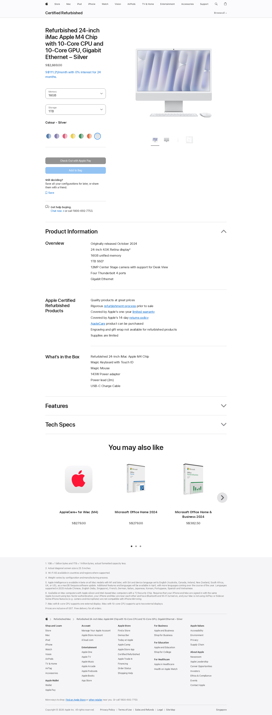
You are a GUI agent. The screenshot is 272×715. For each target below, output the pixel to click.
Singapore (221, 710)
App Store (87, 680)
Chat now (57, 210)
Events (193, 680)
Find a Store (124, 630)
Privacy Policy (107, 710)
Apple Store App (126, 649)
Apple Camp (124, 644)
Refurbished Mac (62, 619)
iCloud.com (87, 640)
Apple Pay (50, 690)
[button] (216, 4)
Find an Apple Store (76, 700)
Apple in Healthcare (164, 664)
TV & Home (51, 663)
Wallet (48, 685)
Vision (48, 654)
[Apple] (46, 618)
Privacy (194, 640)
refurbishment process (120, 306)
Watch (48, 649)
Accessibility (196, 630)
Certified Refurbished (64, 13)
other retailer (95, 700)
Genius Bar (123, 635)
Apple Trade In (125, 659)
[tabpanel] (174, 80)
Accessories (51, 673)
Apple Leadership (199, 661)
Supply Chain (197, 644)
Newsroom (195, 657)
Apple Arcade (88, 666)
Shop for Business (163, 635)
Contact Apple (197, 685)
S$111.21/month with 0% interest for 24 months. (73, 74)
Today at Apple (125, 640)
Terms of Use (125, 710)
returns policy (139, 317)
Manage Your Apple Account (96, 630)
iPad (47, 640)
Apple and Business (164, 630)
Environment (196, 635)
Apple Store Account (92, 635)
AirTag (48, 668)
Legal (160, 710)
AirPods (49, 659)
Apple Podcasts (89, 671)
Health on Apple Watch (165, 669)
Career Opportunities (201, 666)
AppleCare (98, 323)
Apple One (87, 652)
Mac (47, 635)
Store (48, 630)
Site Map (170, 710)
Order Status (124, 668)
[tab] (155, 140)
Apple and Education (164, 647)
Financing (123, 663)
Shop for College (162, 652)
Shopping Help (125, 673)
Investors (195, 671)
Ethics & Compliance (200, 675)
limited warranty (143, 312)
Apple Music (88, 661)
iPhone (48, 644)
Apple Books (88, 675)
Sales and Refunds (144, 710)
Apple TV (86, 657)
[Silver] (97, 136)
